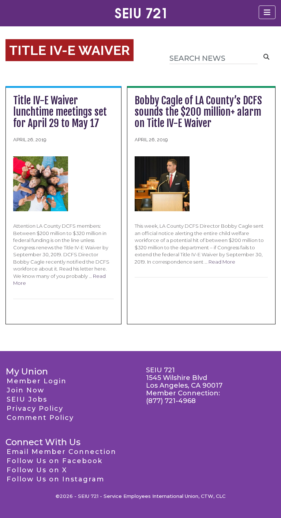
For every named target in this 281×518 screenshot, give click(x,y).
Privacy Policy (35, 409)
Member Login (37, 381)
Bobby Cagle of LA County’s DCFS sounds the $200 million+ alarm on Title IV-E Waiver (198, 112)
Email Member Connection (61, 452)
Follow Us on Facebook (54, 461)
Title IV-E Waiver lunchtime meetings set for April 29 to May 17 (60, 112)
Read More (222, 262)
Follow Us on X (37, 470)
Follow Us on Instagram (55, 479)
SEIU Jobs (27, 399)
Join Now (25, 390)
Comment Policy (40, 418)
